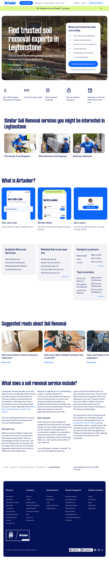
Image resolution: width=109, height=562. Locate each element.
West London (92, 508)
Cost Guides (9, 508)
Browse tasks (50, 499)
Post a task (26, 3)
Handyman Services (71, 496)
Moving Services (70, 511)
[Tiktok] (102, 550)
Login (48, 502)
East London (91, 499)
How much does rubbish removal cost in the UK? (63, 356)
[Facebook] (95, 550)
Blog (27, 514)
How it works (9, 496)
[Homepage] (10, 3)
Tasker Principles (31, 508)
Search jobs (9, 505)
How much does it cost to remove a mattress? (20, 356)
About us (28, 496)
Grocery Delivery (70, 508)
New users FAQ (10, 523)
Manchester (91, 505)
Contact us (29, 517)
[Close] (101, 8)
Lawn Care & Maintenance (73, 517)
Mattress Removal (82, 156)
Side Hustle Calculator (12, 502)
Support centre (51, 508)
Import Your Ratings (52, 505)
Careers (28, 499)
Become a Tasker (96, 3)
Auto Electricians (70, 502)
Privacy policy (30, 520)
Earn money (9, 499)
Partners (8, 520)
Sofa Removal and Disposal (53, 156)
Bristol (90, 502)
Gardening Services (71, 514)
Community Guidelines (32, 505)
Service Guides (10, 511)
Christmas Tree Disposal (17, 156)
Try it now (65, 8)
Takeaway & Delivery (71, 505)
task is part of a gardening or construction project (18, 409)
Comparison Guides (11, 514)
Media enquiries (30, 502)
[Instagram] (99, 550)
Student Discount (11, 517)
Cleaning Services (70, 499)
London (90, 496)
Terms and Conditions (32, 511)
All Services (68, 520)
